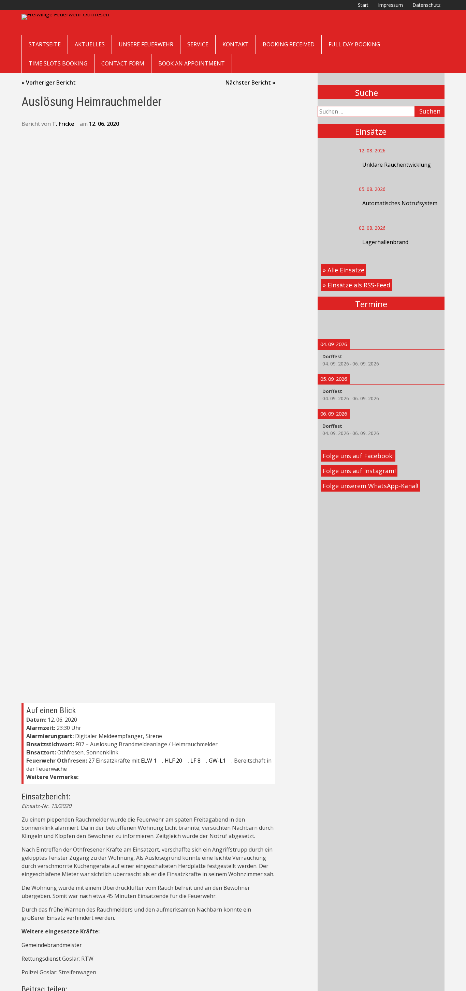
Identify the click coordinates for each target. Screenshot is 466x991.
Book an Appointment (191, 63)
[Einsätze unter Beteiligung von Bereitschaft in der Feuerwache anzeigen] (70, 769)
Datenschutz (426, 5)
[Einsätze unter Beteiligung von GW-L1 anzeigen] (229, 761)
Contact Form (122, 63)
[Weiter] (432, 324)
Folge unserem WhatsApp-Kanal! (370, 486)
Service (197, 44)
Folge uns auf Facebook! (358, 456)
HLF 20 (173, 760)
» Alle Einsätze (343, 270)
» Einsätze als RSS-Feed (356, 285)
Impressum (390, 5)
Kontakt (235, 44)
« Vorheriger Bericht (48, 82)
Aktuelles (90, 44)
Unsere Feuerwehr (146, 44)
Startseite (45, 44)
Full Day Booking (354, 44)
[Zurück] (330, 324)
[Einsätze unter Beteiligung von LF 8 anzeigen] (204, 761)
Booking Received (289, 44)
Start (363, 5)
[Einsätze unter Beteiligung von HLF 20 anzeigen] (186, 761)
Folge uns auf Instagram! (359, 471)
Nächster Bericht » (250, 82)
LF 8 (195, 760)
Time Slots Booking (58, 63)
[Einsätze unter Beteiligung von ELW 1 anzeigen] (160, 761)
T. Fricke (63, 123)
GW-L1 (217, 760)
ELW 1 (149, 760)
